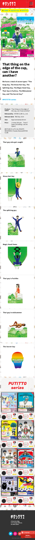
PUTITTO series (26, 10)
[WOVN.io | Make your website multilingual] (28, 535)
